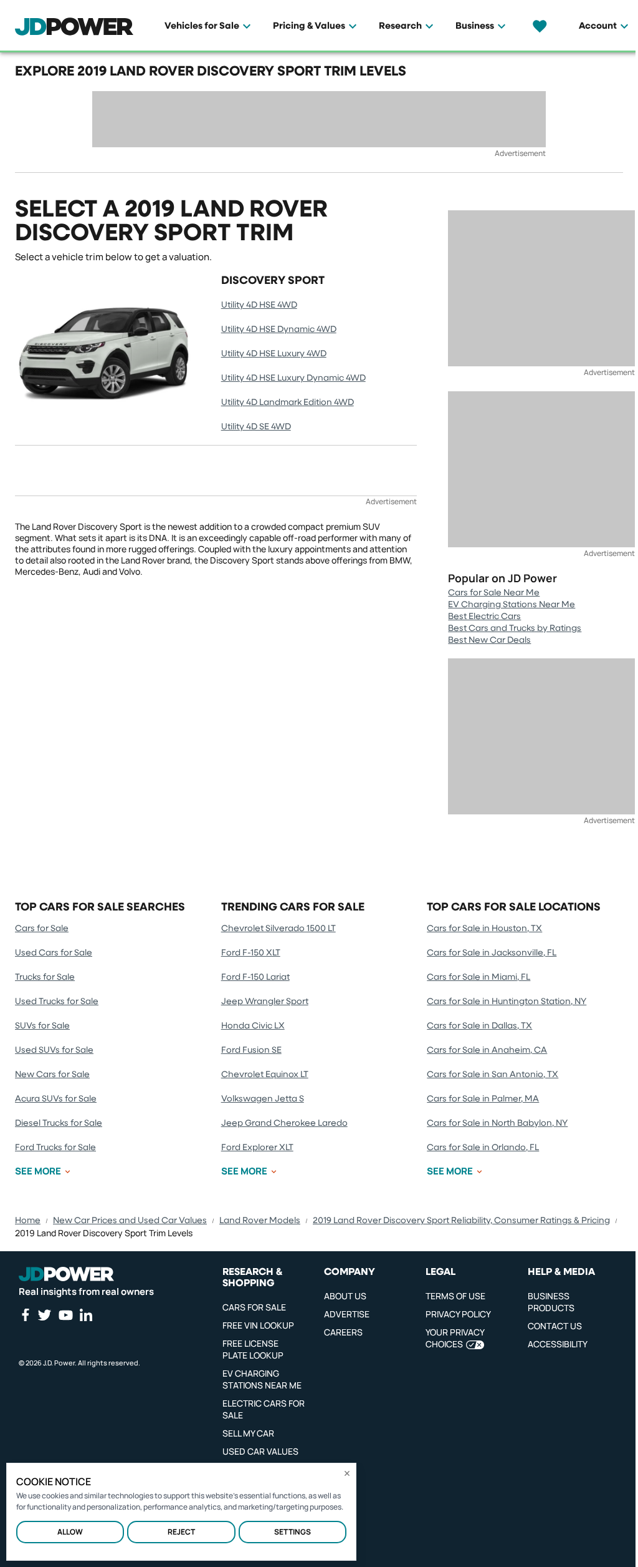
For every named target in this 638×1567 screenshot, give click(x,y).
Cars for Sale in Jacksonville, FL (491, 953)
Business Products (551, 1302)
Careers (343, 1332)
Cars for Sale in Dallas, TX (479, 1026)
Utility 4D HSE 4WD (259, 305)
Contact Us (555, 1326)
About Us (345, 1296)
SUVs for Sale (42, 1026)
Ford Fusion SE (251, 1050)
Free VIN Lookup (258, 1325)
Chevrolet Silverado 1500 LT (278, 928)
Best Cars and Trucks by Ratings (514, 628)
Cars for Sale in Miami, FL (478, 977)
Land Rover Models (259, 1220)
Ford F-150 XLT (250, 953)
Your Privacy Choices (455, 1338)
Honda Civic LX (253, 1026)
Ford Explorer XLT (257, 1147)
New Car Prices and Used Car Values (130, 1220)
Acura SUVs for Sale (56, 1099)
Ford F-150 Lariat (255, 977)
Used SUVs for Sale (54, 1050)
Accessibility (558, 1344)
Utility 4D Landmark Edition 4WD (287, 402)
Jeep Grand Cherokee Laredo (284, 1123)
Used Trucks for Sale (56, 1001)
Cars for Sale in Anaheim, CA (487, 1050)
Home (27, 1220)
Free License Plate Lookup (252, 1349)
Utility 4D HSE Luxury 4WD (273, 353)
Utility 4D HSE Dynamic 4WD (278, 329)
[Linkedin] (86, 1315)
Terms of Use (455, 1296)
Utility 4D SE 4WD (256, 426)
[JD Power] (66, 1274)
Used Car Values (260, 1451)
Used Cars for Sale (53, 953)
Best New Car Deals (489, 640)
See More (38, 1171)
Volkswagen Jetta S (262, 1099)
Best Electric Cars (484, 616)
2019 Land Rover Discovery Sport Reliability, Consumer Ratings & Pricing (461, 1220)
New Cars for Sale (52, 1074)
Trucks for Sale (45, 977)
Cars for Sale (42, 928)
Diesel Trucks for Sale (58, 1123)
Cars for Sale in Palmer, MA (483, 1099)
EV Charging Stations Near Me (511, 604)
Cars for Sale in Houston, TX (484, 928)
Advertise (346, 1314)
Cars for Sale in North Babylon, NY (497, 1123)
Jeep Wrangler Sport (264, 1001)
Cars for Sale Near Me (494, 592)
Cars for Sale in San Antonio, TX (492, 1074)
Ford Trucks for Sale (55, 1147)
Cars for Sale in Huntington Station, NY (506, 1001)
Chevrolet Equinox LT (264, 1074)
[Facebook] (25, 1315)
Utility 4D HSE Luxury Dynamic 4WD (293, 378)
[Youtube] (65, 1314)
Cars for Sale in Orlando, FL (483, 1147)
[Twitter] (44, 1314)
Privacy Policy (458, 1314)
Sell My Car (248, 1433)
